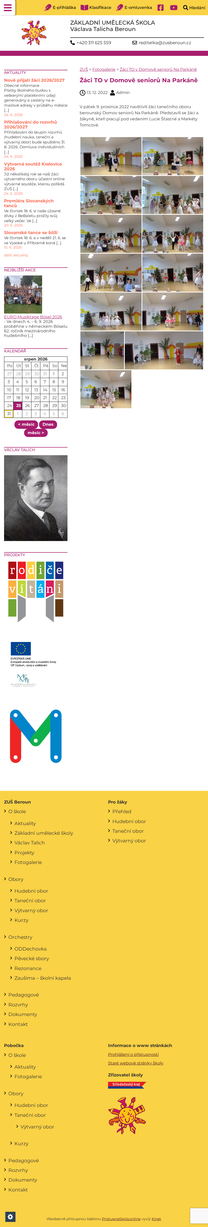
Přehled (121, 811)
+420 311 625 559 (94, 42)
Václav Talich (29, 843)
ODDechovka (30, 949)
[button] (7, 7)
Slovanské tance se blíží (31, 232)
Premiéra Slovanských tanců (29, 203)
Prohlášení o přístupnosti (133, 1054)
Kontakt (18, 1024)
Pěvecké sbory (31, 958)
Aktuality (25, 823)
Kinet (156, 1219)
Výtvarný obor (31, 910)
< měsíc (26, 424)
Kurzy (21, 920)
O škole (17, 811)
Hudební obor (31, 891)
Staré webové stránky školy (135, 1063)
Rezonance (27, 968)
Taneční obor (30, 900)
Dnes (48, 424)
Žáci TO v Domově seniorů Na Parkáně (158, 69)
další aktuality (16, 255)
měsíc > (36, 432)
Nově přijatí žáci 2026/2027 (34, 80)
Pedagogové (23, 995)
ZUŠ (84, 69)
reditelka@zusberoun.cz (165, 42)
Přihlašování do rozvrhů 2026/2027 (30, 125)
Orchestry (20, 937)
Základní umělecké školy (43, 833)
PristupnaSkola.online (121, 1219)
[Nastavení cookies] (10, 1217)
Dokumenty (22, 1014)
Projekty (24, 852)
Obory (15, 879)
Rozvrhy (18, 1005)
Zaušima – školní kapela (42, 978)
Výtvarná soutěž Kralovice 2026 (33, 166)
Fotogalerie (103, 69)
